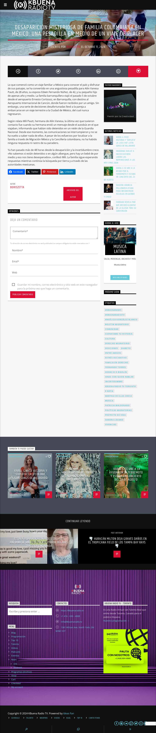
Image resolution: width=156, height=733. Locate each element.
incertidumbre (114, 381)
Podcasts (15, 651)
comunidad (112, 329)
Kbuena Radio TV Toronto (120, 386)
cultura (110, 338)
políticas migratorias (118, 410)
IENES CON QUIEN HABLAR (119, 377)
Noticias (81, 20)
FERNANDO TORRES (115, 367)
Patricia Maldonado (117, 405)
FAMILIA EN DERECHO (116, 362)
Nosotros (44, 718)
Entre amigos (113, 353)
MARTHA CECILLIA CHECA (118, 396)
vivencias (111, 424)
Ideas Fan (68, 713)
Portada (93, 20)
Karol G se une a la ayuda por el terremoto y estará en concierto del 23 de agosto (120, 174)
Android (18, 667)
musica (109, 400)
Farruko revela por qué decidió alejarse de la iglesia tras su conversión (126, 206)
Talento (15, 644)
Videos (14, 648)
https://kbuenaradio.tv (72, 610)
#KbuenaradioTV (115, 315)
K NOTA (109, 391)
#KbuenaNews (113, 310)
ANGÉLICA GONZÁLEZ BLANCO (121, 319)
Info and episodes (120, 277)
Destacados (56, 20)
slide (103, 20)
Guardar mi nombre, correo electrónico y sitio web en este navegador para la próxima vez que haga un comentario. (57, 285)
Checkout (16, 683)
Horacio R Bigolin (116, 372)
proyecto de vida (115, 415)
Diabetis (126, 348)
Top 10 (14, 640)
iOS (15, 663)
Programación (18, 636)
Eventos (15, 655)
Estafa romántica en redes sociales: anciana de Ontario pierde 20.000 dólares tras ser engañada (39, 542)
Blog (13, 632)
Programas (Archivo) (21, 671)
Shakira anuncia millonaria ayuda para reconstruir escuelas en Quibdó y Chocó (119, 191)
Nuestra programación (115, 620)
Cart (13, 679)
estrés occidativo (116, 357)
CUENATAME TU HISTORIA (118, 334)
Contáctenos (94, 718)
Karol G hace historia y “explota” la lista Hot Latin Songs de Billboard (126, 141)
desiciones (111, 348)
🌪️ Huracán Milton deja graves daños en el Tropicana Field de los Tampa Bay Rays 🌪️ (117, 542)
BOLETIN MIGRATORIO (117, 324)
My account (17, 687)
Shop (13, 675)
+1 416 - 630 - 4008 (70, 616)
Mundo (70, 20)
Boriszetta (73, 47)
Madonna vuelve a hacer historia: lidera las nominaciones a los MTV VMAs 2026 (119, 157)
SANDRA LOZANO (114, 420)
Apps (13, 659)
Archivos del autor (73, 193)
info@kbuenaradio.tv (71, 621)
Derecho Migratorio (117, 343)
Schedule (15, 718)
